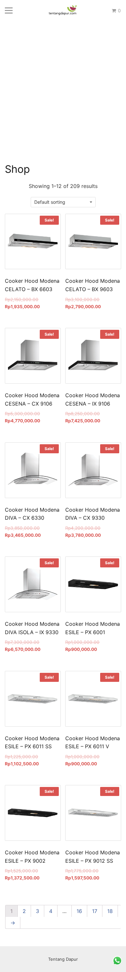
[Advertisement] (63, 97)
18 (110, 911)
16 (79, 911)
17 (94, 911)
